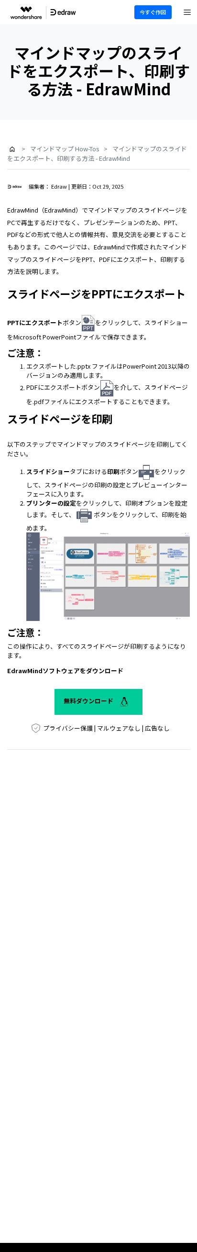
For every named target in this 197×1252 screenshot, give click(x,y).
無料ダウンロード (89, 700)
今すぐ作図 (153, 12)
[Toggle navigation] (187, 12)
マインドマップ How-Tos (64, 148)
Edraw (59, 186)
